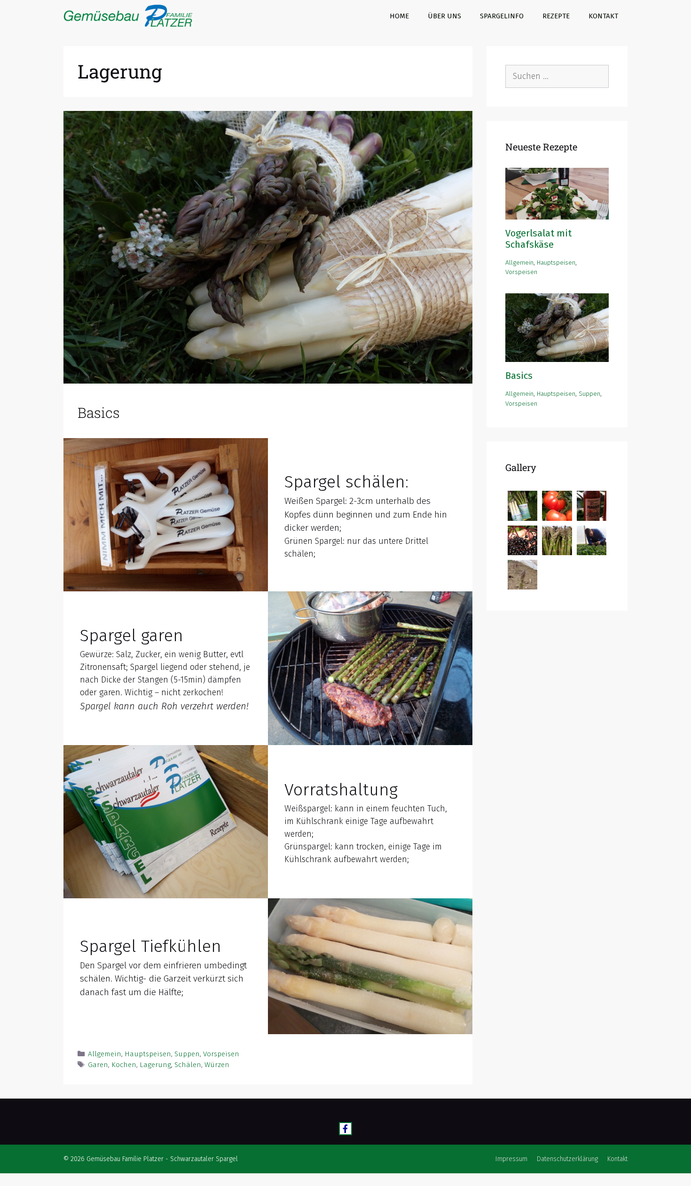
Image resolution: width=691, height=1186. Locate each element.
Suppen (187, 1054)
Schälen (187, 1064)
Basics (99, 412)
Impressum (511, 1159)
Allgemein (104, 1054)
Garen (98, 1064)
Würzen (216, 1064)
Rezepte (556, 16)
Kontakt (603, 16)
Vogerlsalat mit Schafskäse (538, 239)
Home (399, 16)
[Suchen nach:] (557, 76)
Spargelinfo (502, 16)
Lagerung (155, 1064)
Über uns (444, 16)
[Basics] (557, 356)
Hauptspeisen (148, 1054)
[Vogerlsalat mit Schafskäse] (557, 214)
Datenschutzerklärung (567, 1159)
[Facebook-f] (346, 1129)
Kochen (123, 1064)
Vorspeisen (221, 1054)
